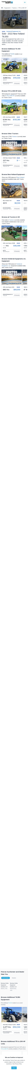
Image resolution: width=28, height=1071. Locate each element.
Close (14, 1067)
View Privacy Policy (17, 1063)
